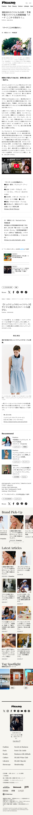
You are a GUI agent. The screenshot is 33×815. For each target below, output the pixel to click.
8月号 (22, 494)
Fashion (4, 6)
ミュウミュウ (17, 446)
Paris (9, 6)
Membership (19, 764)
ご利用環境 (5, 780)
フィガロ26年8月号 (7, 498)
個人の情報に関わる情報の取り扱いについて (14, 778)
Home (3, 299)
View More (16, 741)
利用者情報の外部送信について (11, 782)
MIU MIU (16, 335)
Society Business (21, 747)
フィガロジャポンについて (16, 780)
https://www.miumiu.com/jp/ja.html (15, 421)
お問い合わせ (12, 773)
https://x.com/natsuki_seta (14, 240)
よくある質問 (20, 773)
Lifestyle (26, 6)
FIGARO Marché (20, 761)
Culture (20, 6)
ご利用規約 (5, 775)
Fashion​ (24, 476)
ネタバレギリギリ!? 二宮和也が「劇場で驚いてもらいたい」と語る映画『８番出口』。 (20, 270)
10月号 (22, 249)
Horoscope (7, 764)
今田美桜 (25, 446)
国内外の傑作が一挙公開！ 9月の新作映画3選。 (20, 256)
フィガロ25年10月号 (7, 287)
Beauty (14, 6)
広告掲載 (5, 773)
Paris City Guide (20, 750)
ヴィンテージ (26, 461)
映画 (16, 287)
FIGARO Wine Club (21, 757)
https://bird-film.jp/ (11, 209)
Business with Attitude (22, 754)
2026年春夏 (16, 476)
